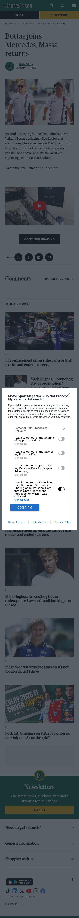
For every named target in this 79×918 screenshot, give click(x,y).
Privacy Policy (62, 522)
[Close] (69, 396)
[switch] (61, 439)
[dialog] (39, 459)
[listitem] (39, 429)
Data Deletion (16, 522)
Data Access (39, 522)
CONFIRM (24, 507)
